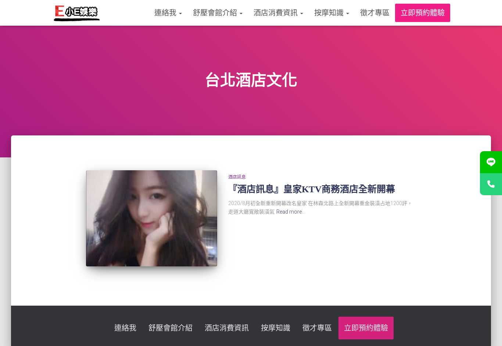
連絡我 (166, 12)
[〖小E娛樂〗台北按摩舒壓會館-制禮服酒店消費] (77, 13)
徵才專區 (375, 12)
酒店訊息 (237, 177)
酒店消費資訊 (277, 12)
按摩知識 (329, 12)
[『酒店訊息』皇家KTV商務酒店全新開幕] (151, 218)
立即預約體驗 (423, 12)
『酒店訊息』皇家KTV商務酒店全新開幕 (311, 189)
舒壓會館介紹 (216, 12)
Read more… (290, 212)
